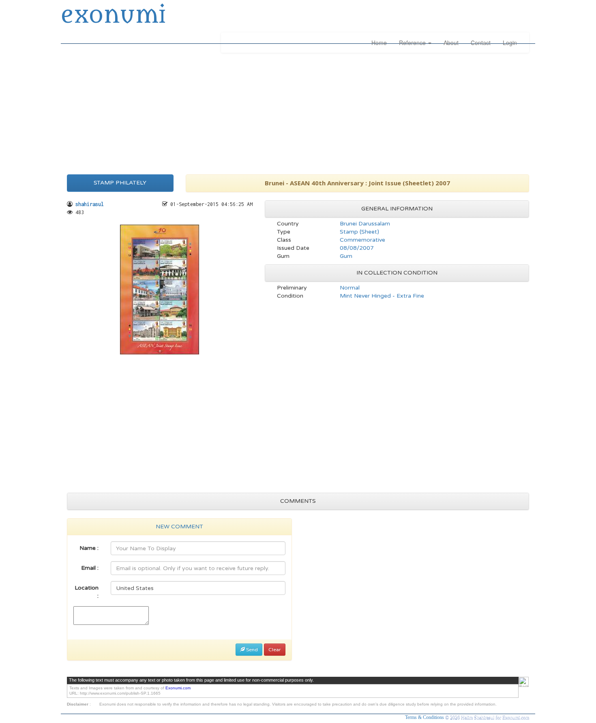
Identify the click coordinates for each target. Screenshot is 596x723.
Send (251, 649)
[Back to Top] (524, 682)
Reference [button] (413, 43)
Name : (89, 548)
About (451, 43)
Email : (90, 567)
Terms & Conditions (425, 717)
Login (510, 43)
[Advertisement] (298, 111)
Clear (274, 649)
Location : (87, 591)
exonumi (113, 15)
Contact (481, 43)
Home (379, 43)
